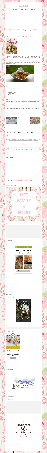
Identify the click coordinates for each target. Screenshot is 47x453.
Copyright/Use (32, 9)
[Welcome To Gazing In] (23, 204)
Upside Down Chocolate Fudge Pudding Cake (33, 149)
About (22, 9)
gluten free (26, 139)
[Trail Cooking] (23, 383)
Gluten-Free (28, 29)
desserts (17, 139)
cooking (19, 29)
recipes (38, 139)
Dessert (23, 29)
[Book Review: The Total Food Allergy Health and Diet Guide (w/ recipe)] (23, 120)
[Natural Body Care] (23, 310)
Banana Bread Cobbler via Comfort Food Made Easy (14, 149)
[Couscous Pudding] (11, 120)
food (21, 139)
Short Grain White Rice (13, 89)
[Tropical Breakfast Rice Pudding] (35, 120)
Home (13, 9)
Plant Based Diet (34, 29)
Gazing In (23, 5)
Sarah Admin (26, 33)
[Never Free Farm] (23, 429)
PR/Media (17, 9)
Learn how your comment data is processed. (25, 180)
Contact (26, 9)
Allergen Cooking (12, 29)
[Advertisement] (23, 19)
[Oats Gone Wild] (23, 260)
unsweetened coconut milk (15, 88)
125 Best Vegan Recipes (29, 36)
